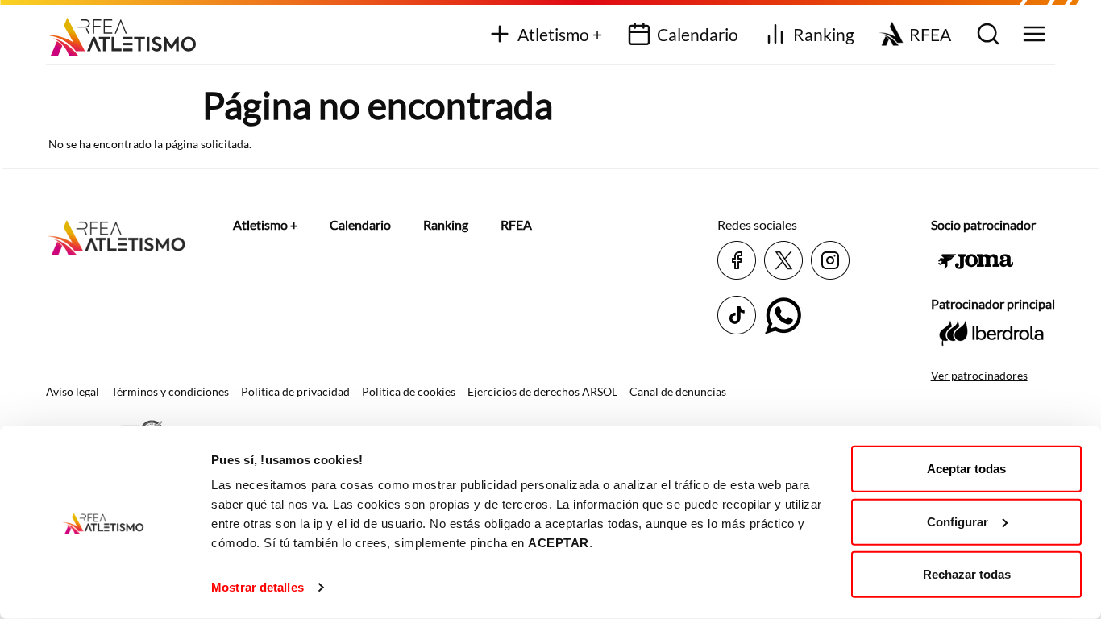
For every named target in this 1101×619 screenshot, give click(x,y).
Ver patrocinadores (979, 375)
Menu (1032, 35)
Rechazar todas (967, 574)
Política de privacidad (295, 391)
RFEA (930, 34)
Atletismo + (559, 34)
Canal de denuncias (677, 391)
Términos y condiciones (170, 391)
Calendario (697, 34)
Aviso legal (72, 391)
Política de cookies (408, 391)
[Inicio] (127, 31)
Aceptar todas (966, 469)
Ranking (823, 34)
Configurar (957, 521)
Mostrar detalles (257, 587)
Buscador (986, 35)
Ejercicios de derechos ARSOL (542, 391)
